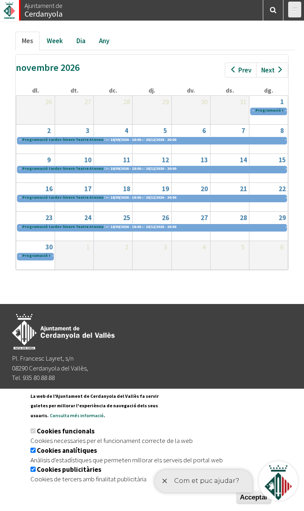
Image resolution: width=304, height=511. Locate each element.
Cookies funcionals (66, 431)
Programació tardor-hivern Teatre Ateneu (62, 139)
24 (87, 217)
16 (49, 188)
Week (55, 40)
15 (282, 160)
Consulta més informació (77, 415)
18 (126, 188)
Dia (81, 40)
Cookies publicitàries (69, 469)
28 (243, 217)
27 (204, 217)
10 (87, 160)
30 (49, 247)
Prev (244, 70)
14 (243, 160)
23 (49, 217)
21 (243, 188)
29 (282, 217)
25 (126, 217)
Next (268, 70)
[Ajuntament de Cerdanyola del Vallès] (10, 8)
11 (126, 160)
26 (165, 217)
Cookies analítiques (67, 450)
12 (165, 160)
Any (104, 40)
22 (282, 188)
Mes (31, 43)
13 (204, 160)
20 (204, 188)
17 (87, 188)
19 (165, 188)
